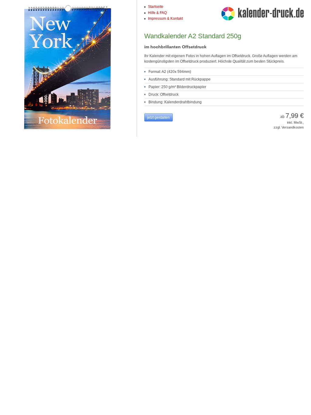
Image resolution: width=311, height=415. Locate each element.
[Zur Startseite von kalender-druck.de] (262, 14)
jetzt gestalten (158, 117)
